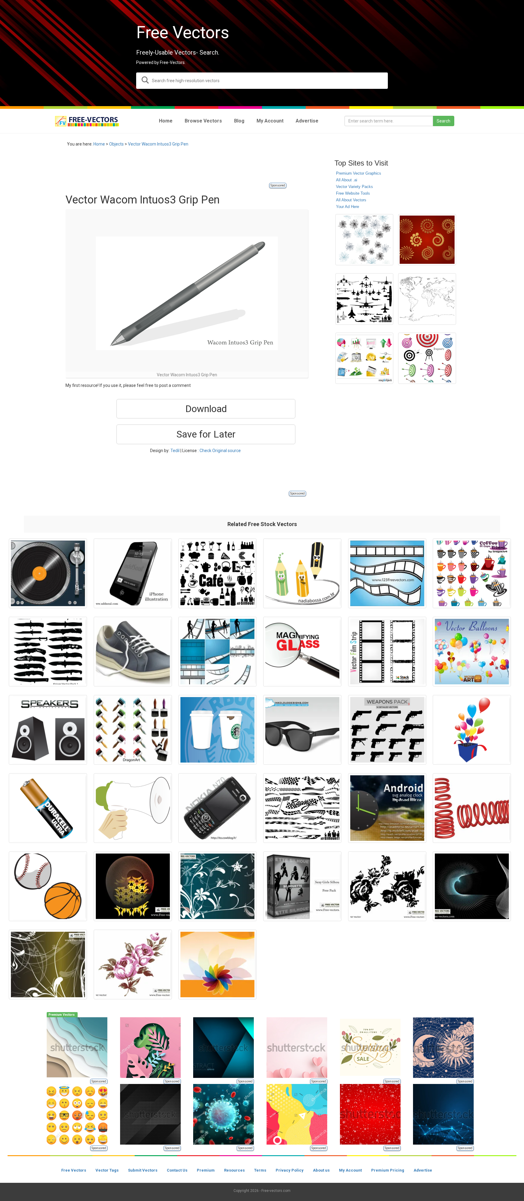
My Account (350, 1170)
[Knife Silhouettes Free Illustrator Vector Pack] (48, 651)
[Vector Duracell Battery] (48, 808)
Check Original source (220, 450)
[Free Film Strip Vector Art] (387, 651)
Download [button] (206, 408)
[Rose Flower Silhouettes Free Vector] (387, 886)
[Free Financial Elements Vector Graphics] (364, 358)
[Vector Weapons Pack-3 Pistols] (387, 730)
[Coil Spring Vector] (472, 808)
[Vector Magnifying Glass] (302, 651)
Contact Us (177, 1170)
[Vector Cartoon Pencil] (302, 573)
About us (321, 1170)
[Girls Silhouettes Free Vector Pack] (302, 886)
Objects (116, 144)
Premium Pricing (387, 1170)
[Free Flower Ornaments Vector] (217, 886)
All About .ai (346, 180)
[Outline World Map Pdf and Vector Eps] (427, 298)
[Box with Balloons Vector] (472, 730)
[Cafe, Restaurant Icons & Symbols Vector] (217, 573)
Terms (260, 1170)
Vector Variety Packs (354, 186)
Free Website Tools (353, 193)
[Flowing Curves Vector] (133, 886)
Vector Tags (107, 1170)
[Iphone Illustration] (133, 573)
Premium (206, 1170)
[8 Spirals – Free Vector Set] (427, 239)
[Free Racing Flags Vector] (302, 808)
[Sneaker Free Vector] (133, 651)
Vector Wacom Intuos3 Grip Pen (158, 144)
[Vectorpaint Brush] (133, 730)
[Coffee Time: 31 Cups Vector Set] (472, 573)
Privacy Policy (290, 1170)
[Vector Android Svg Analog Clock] (387, 808)
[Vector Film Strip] (387, 573)
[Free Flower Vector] (133, 964)
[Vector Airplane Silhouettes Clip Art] (364, 298)
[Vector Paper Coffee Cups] (217, 730)
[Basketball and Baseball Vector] (48, 886)
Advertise (423, 1170)
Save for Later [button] (206, 434)
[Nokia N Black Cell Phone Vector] (217, 808)
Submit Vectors (142, 1170)
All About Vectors (351, 200)
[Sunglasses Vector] (302, 730)
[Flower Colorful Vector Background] (217, 964)
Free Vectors (73, 1170)
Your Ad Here (347, 206)
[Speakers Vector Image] (48, 730)
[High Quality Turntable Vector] (48, 573)
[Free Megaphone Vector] (133, 808)
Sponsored (277, 185)
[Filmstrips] (217, 651)
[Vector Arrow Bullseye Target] (427, 358)
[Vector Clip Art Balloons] (472, 651)
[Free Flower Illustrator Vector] (364, 239)
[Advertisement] (176, 168)
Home (99, 144)
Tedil (175, 450)
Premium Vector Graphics (358, 173)
